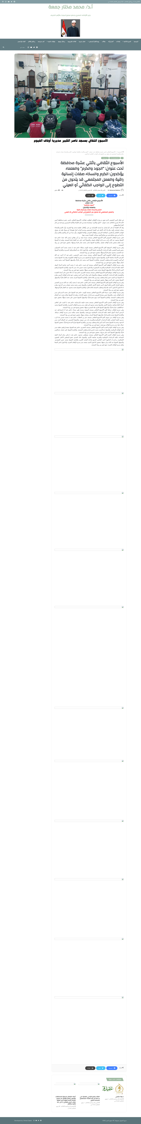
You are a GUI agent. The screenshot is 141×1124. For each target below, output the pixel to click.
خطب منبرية (82, 41)
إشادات (118, 41)
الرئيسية (136, 41)
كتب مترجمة (41, 41)
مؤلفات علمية (51, 41)
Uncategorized (115, 158)
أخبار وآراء (110, 41)
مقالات (104, 41)
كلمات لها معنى (21, 41)
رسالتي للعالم (31, 41)
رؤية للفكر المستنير (94, 41)
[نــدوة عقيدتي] (113, 1089)
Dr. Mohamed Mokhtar (114, 190)
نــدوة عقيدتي (119, 1096)
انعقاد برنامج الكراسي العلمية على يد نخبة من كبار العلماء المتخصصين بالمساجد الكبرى (90, 1098)
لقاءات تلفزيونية (72, 41)
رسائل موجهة (61, 41)
